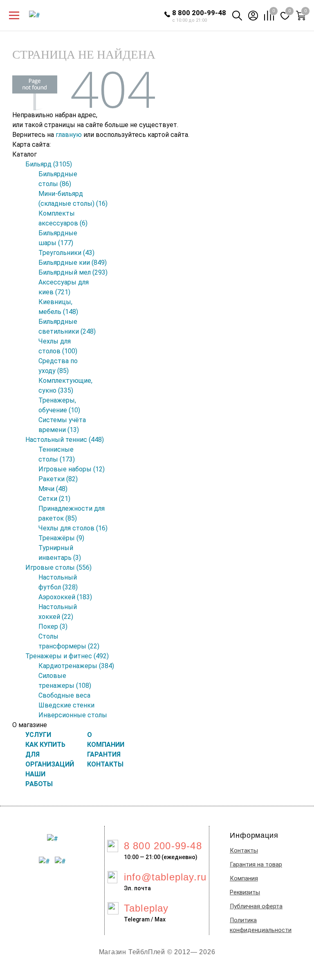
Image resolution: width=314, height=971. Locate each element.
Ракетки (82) (58, 479)
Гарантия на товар (256, 864)
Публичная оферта (256, 906)
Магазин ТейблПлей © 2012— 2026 (157, 951)
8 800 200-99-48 (199, 13)
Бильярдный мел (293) (73, 272)
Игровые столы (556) (58, 567)
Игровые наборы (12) (71, 469)
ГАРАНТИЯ (104, 754)
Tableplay (146, 908)
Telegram (137, 919)
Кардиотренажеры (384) (76, 666)
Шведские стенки (66, 705)
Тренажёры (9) (61, 538)
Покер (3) (52, 626)
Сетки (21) (54, 499)
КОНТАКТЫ (105, 764)
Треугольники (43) (66, 253)
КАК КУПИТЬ (45, 744)
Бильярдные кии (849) (72, 262)
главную (69, 135)
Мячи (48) (52, 489)
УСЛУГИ (38, 735)
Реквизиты (245, 892)
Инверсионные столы (72, 715)
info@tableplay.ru (165, 876)
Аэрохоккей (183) (65, 597)
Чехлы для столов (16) (73, 528)
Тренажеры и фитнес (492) (67, 656)
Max (160, 919)
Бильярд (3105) (48, 164)
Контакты (244, 850)
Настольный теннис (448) (64, 439)
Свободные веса (64, 695)
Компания (244, 878)
